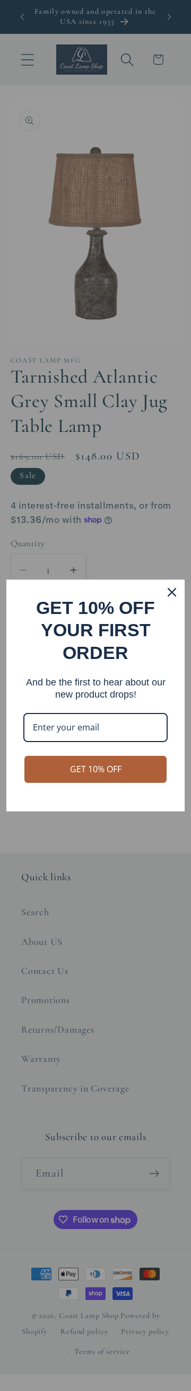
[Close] (172, 592)
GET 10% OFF (95, 769)
